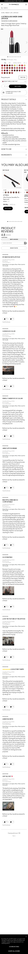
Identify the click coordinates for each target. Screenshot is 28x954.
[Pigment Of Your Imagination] (12, 73)
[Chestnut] (19, 192)
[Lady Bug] (5, 70)
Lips (11, 12)
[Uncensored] (17, 70)
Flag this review (6, 321)
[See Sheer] (17, 68)
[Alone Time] (7, 73)
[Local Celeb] (7, 65)
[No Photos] (25, 68)
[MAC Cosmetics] (14, 4)
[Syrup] (15, 68)
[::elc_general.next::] (20, 192)
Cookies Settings (14, 946)
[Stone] (8, 192)
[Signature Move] (20, 68)
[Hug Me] (25, 70)
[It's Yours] (5, 65)
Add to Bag (18, 86)
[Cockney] (2, 65)
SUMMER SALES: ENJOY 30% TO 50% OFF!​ (14, 1)
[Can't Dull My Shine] (10, 73)
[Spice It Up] (5, 73)
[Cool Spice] (11, 192)
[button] (8, 370)
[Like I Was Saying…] (5, 68)
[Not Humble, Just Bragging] (12, 65)
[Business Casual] (10, 68)
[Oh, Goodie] (2, 73)
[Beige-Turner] (14, 192)
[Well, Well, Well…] (2, 68)
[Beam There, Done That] (20, 70)
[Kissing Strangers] (12, 70)
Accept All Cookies (14, 951)
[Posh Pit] (22, 68)
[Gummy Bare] (22, 65)
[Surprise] (17, 65)
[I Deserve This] (10, 65)
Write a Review (14, 239)
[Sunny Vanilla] (25, 65)
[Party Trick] (10, 70)
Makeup (7, 12)
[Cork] (6, 192)
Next (14, 835)
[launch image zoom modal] (25, 52)
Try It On (22, 77)
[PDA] (7, 68)
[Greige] (16, 192)
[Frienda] (22, 70)
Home (2, 12)
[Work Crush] (12, 68)
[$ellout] (2, 70)
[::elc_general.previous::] (3, 192)
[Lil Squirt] (15, 65)
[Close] (26, 936)
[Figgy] (7, 70)
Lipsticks (15, 12)
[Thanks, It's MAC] (20, 65)
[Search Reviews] (25, 243)
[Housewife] (15, 70)
